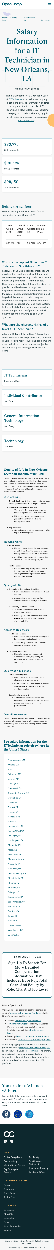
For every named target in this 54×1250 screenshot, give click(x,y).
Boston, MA (13, 779)
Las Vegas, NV (14, 835)
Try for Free (9, 1197)
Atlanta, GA (13, 764)
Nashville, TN (14, 864)
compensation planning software (26, 1013)
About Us (8, 1214)
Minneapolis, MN (16, 859)
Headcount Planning (38, 1168)
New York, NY (14, 868)
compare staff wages (17, 1024)
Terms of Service (30, 1248)
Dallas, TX (12, 802)
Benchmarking (10, 1161)
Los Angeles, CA (16, 840)
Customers (9, 1210)
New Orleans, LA (29, 19)
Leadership (9, 1218)
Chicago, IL (13, 783)
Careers (7, 1230)
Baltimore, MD (14, 774)
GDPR (42, 1248)
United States (14, 925)
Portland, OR (14, 887)
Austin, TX (13, 769)
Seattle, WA (13, 911)
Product (10, 1152)
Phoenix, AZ (14, 883)
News (6, 1222)
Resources (9, 1189)
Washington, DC (15, 930)
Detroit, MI (13, 807)
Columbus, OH (15, 798)
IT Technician (45, 19)
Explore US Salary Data (9, 19)
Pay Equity (34, 1157)
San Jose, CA (14, 906)
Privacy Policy (14, 1248)
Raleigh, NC (13, 892)
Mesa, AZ (12, 850)
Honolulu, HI (14, 816)
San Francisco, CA (16, 902)
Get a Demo (9, 1193)
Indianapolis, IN (15, 826)
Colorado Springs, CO (18, 793)
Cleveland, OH (15, 788)
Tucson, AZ (13, 920)
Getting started (15, 1180)
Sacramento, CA (15, 897)
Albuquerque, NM (16, 760)
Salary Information (12, 1226)
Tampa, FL (12, 916)
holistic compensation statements (32, 1036)
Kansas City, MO (16, 831)
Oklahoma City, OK (17, 873)
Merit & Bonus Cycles (14, 1165)
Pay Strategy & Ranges (11, 1170)
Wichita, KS (13, 935)
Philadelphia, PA (15, 878)
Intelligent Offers (37, 1172)
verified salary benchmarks (28, 1020)
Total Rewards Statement (35, 1162)
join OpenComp (26, 120)
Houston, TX (14, 821)
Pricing (7, 1185)
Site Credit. (27, 1244)
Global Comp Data (13, 1157)
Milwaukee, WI (14, 854)
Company (10, 1205)
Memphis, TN (14, 845)
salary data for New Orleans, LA (34, 1047)
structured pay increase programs (34, 1039)
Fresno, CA (13, 812)
